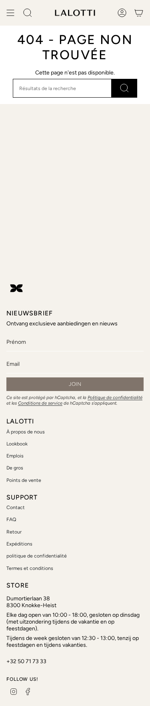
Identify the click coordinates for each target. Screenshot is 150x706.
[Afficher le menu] (10, 13)
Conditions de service (40, 403)
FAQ (11, 519)
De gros (14, 468)
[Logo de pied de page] (16, 288)
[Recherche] (124, 88)
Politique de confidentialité (115, 397)
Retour (14, 532)
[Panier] (138, 13)
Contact (15, 507)
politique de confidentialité (36, 556)
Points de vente (23, 480)
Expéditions (19, 544)
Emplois (15, 456)
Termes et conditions (29, 568)
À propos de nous (25, 432)
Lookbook (17, 444)
